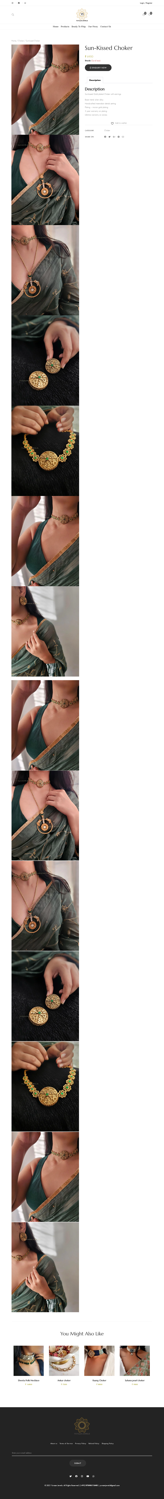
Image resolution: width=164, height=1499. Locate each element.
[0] (149, 15)
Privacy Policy (80, 1443)
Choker (21, 40)
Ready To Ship (79, 26)
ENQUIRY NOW (99, 67)
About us (53, 1443)
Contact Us (105, 26)
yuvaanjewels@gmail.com (110, 1485)
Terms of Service (66, 1443)
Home (56, 26)
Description (95, 80)
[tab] (95, 80)
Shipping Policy (108, 1443)
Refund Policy (94, 1443)
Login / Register (146, 3)
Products (65, 26)
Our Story (93, 26)
